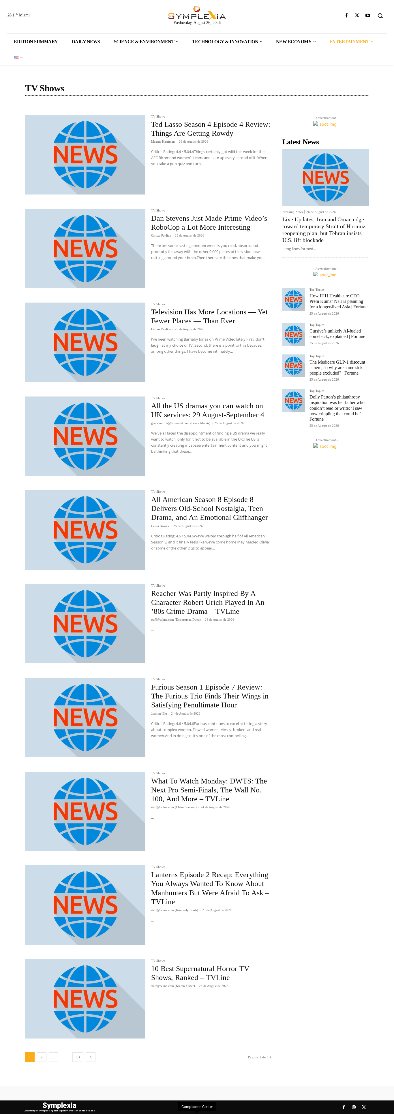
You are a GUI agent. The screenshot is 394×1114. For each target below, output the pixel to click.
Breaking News (292, 212)
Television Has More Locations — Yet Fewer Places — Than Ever (209, 316)
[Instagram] (354, 1107)
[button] (380, 15)
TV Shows (158, 116)
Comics (51, 108)
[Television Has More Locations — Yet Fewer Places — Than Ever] (85, 342)
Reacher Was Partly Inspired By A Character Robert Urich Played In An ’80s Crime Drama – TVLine (207, 602)
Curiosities (72, 108)
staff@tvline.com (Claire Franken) (174, 807)
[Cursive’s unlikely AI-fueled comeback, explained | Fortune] (293, 334)
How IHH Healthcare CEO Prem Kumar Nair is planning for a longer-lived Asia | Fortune (338, 301)
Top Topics (316, 289)
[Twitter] (357, 16)
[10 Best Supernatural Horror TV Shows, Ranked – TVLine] (85, 999)
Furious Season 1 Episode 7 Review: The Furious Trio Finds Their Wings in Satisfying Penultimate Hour (210, 696)
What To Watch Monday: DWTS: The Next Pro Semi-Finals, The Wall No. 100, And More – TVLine (209, 790)
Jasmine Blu (159, 713)
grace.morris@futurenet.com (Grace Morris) (180, 423)
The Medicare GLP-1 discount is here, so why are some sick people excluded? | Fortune (337, 367)
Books (33, 108)
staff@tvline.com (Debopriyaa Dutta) (176, 619)
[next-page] (90, 1057)
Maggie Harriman (163, 141)
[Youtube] (368, 16)
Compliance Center (197, 1106)
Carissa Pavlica (161, 235)
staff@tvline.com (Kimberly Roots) (174, 910)
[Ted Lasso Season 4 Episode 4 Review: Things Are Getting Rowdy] (85, 155)
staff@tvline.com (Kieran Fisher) (173, 986)
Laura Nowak (160, 526)
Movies (94, 108)
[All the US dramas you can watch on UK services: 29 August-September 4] (85, 436)
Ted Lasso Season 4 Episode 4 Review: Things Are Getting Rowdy (210, 128)
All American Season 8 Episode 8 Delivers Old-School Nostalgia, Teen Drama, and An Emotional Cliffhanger (209, 508)
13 (78, 1057)
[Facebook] (346, 16)
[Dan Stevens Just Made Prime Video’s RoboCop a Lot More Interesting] (85, 248)
